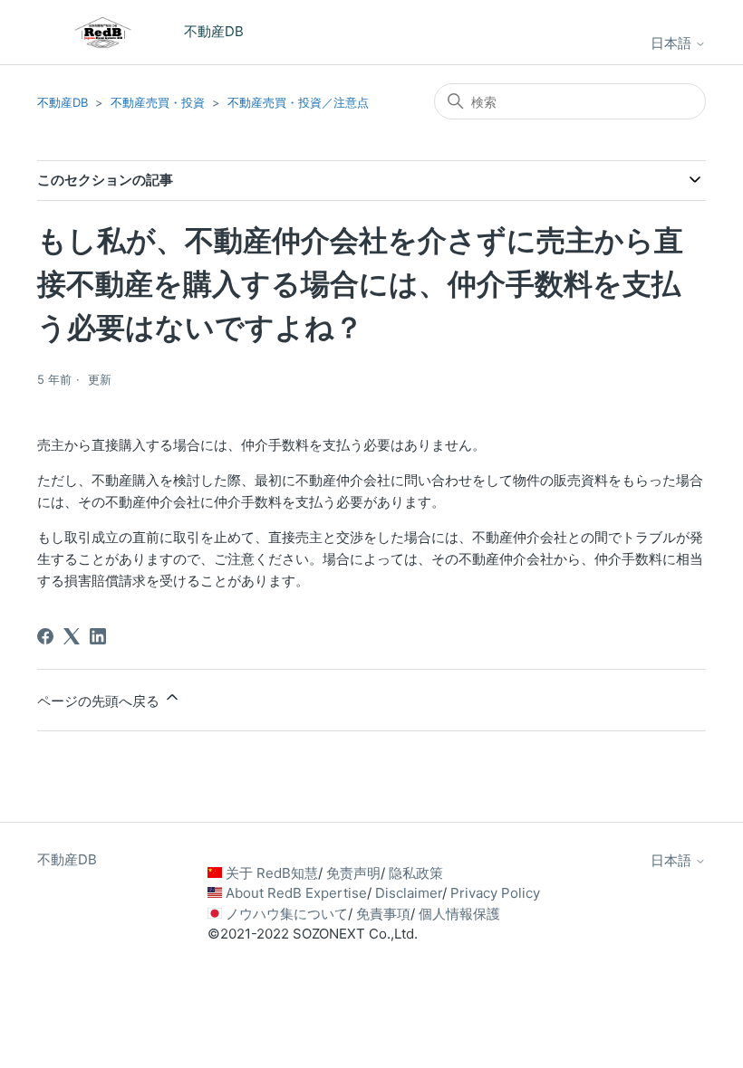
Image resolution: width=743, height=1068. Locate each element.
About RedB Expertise (296, 892)
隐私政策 (416, 873)
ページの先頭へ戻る (100, 701)
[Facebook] (45, 636)
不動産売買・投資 (158, 102)
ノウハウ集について (287, 913)
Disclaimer (408, 892)
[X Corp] (71, 636)
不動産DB (62, 102)
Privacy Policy (495, 892)
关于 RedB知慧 (272, 873)
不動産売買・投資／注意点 (298, 102)
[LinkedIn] (98, 636)
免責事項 (383, 913)
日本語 (673, 43)
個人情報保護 (459, 913)
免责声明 (353, 873)
